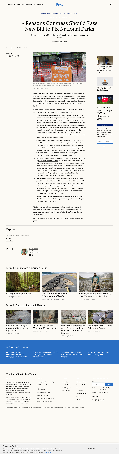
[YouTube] (103, 400)
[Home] (21, 374)
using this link (41, 214)
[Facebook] (93, 400)
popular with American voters (48, 161)
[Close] (116, 448)
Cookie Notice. (47, 452)
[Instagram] (96, 400)
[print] (18, 56)
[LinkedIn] (98, 400)
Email (98, 138)
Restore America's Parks (33, 267)
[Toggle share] (112, 51)
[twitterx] (13, 56)
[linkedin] (10, 56)
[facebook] (7, 56)
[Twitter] (101, 399)
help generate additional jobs (66, 155)
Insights (64, 379)
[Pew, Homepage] (59, 4)
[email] (15, 56)
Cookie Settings (91, 448)
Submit (105, 146)
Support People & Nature (30, 305)
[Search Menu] (111, 4)
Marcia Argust (33, 248)
